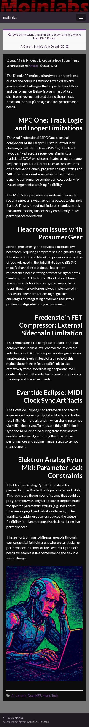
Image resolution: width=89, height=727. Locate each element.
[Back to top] (79, 717)
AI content (19, 695)
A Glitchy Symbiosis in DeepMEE (42, 46)
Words (34, 65)
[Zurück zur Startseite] (44, 6)
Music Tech (50, 695)
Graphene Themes (38, 721)
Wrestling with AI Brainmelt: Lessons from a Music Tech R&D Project (47, 36)
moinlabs (10, 17)
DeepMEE (34, 695)
